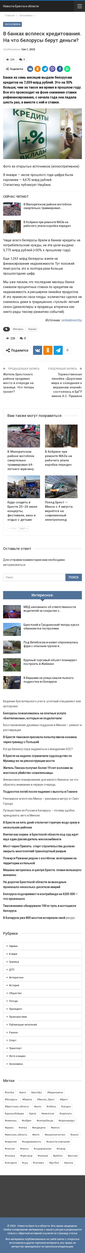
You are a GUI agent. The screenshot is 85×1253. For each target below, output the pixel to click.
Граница (14, 961)
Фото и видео (17, 1056)
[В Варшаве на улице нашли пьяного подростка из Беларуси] (12, 682)
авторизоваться (14, 564)
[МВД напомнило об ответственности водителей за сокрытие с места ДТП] (12, 611)
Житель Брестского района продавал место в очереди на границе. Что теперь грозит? (18, 383)
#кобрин (26, 1120)
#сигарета (11, 1162)
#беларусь (18, 329)
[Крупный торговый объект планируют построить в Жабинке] (12, 664)
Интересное (16, 977)
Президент (15, 1009)
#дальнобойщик (14, 1113)
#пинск (24, 1148)
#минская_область (16, 1134)
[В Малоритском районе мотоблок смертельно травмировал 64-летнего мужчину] (12, 209)
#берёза (27, 1099)
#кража (9, 1127)
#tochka (9, 1092)
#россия (73, 1155)
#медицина (39, 1127)
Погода (13, 1001)
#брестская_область (17, 1106)
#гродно (66, 1106)
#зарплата (65, 1113)
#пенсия (10, 1148)
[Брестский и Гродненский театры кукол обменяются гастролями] (12, 629)
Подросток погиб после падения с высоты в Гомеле (40, 791)
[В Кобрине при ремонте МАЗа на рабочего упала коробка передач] (12, 226)
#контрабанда (45, 1120)
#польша (10, 1155)
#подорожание (42, 1148)
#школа (68, 1162)
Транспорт (15, 1048)
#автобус (36, 1092)
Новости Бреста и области (21, 6)
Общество (15, 993)
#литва (23, 1127)
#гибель (51, 1106)
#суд (25, 1162)
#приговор (26, 1155)
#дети (32, 1113)
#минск (55, 1127)
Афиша (13, 946)
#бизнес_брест (46, 1099)
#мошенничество (55, 1134)
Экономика (12, 24)
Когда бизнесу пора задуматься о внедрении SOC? (38, 749)
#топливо (38, 1162)
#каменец (11, 1120)
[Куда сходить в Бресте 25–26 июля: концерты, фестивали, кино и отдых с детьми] (23, 486)
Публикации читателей (23, 1024)
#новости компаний (58, 1141)
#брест (64, 1099)
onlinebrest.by (71, 320)
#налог (74, 1134)
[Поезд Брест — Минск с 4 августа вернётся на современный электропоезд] (61, 486)
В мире (13, 954)
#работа (58, 1155)
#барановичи (55, 1092)
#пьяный (43, 1155)
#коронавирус (66, 1120)
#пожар (61, 1148)
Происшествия (18, 1016)
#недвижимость (31, 1141)
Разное (13, 1032)
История (14, 985)
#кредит (32, 329)
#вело (37, 1106)
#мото (35, 1134)
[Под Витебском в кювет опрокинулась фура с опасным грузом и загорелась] (12, 647)
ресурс (39, 917)
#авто (22, 1092)
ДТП (11, 969)
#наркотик (11, 1141)
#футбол (54, 1162)
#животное (47, 1113)
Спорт (12, 1040)
